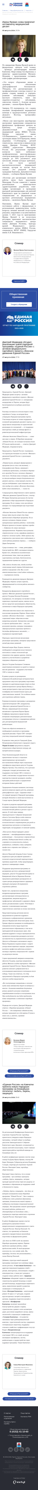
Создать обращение (19, 304)
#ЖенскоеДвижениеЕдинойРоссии (19, 1076)
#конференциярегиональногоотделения (19, 1399)
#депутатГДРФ (19, 281)
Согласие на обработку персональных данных (19, 1472)
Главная (5, 10)
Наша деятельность (16, 10)
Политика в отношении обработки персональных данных (19, 1469)
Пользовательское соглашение (19, 1465)
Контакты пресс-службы (10, 1423)
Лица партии (25, 1413)
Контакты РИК (26, 1417)
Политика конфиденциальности (19, 1467)
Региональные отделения (9, 1417)
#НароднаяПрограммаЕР (19, 1071)
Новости (29, 10)
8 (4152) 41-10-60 (19, 1431)
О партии (7, 1413)
